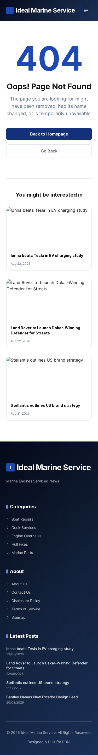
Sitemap (18, 617)
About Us (19, 584)
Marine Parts (22, 552)
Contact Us (21, 592)
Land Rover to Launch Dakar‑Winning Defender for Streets (47, 665)
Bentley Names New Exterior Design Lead (42, 697)
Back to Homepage (49, 134)
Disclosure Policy (25, 600)
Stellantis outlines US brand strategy (45, 405)
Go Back (49, 151)
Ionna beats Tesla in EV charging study (47, 255)
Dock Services (23, 527)
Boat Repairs (22, 519)
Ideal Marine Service (42, 10)
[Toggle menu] (86, 10)
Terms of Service (25, 609)
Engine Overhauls (26, 536)
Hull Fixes (19, 544)
